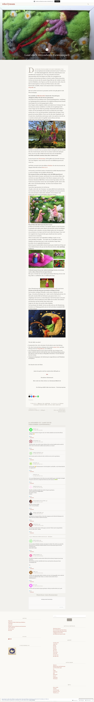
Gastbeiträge (47, 403)
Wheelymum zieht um (56, 628)
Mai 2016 (54, 648)
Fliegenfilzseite (41, 348)
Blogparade (10, 620)
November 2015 (55, 656)
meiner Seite (56, 347)
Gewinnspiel (36, 404)
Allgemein (40, 403)
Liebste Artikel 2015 (11, 627)
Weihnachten (55, 677)
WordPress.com (55, 692)
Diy (43, 403)
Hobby (46, 404)
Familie (54, 670)
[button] (41, 259)
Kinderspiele (55, 674)
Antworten (32, 437)
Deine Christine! (37, 512)
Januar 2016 (55, 653)
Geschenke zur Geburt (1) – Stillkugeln (37, 410)
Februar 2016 (55, 652)
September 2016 (56, 642)
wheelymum (8, 4)
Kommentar (61, 607)
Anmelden (55, 688)
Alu (34, 584)
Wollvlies (50, 165)
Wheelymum (55, 678)
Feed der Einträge (56, 690)
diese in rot (45, 167)
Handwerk (41, 404)
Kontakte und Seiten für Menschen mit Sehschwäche (17, 626)
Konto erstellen (55, 687)
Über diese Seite (11, 629)
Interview (50, 404)
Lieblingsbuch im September (58, 632)
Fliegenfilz (31, 87)
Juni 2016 (54, 646)
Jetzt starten (57, 1)
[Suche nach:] (88, 4)
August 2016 (55, 644)
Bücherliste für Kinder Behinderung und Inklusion (16, 622)
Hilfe (54, 673)
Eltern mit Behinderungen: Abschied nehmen (59, 410)
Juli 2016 (54, 645)
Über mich (10, 630)
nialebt (35, 462)
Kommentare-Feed (56, 691)
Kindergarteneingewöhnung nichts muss (60, 631)
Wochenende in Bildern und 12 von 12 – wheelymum (42, 536)
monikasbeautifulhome (39, 500)
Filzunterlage (42, 158)
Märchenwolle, (41, 95)
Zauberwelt (58, 404)
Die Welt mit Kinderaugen (57, 667)
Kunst (54, 404)
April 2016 (55, 649)
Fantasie (61, 403)
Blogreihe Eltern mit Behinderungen (59, 666)
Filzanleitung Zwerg (51, 288)
